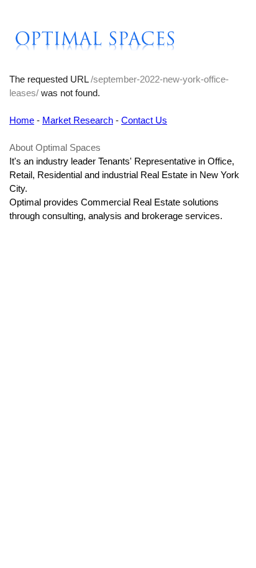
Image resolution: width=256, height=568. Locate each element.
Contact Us (144, 120)
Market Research (77, 120)
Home (21, 120)
